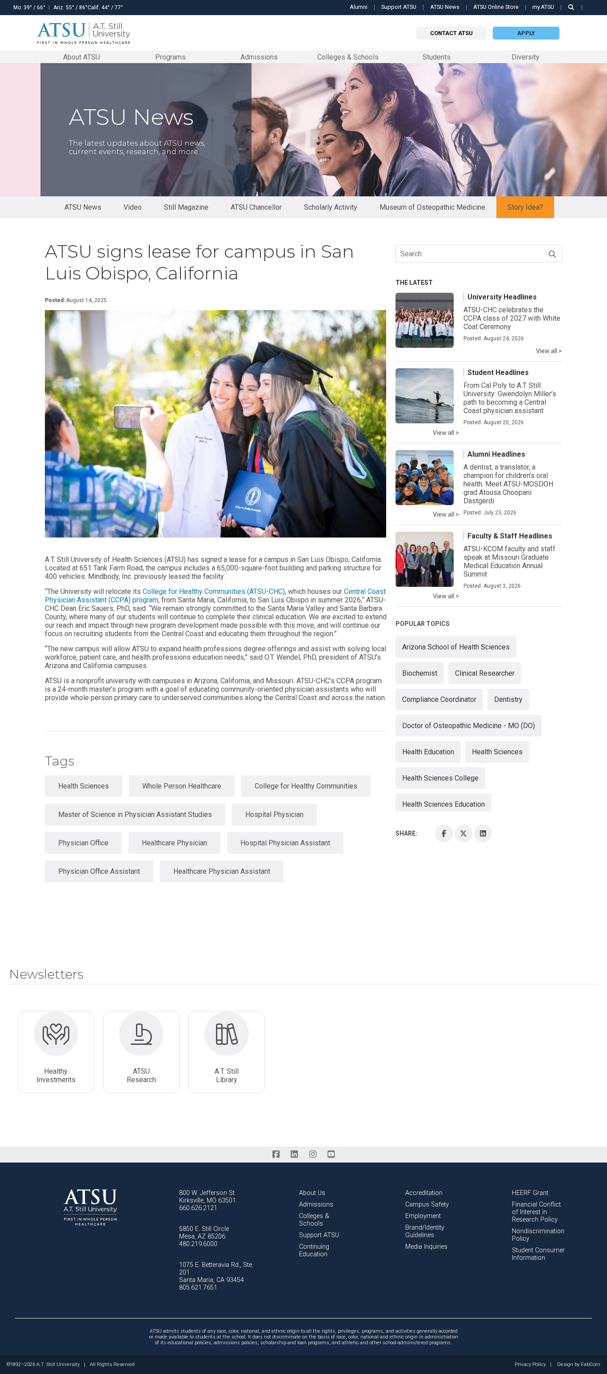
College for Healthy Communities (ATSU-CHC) (214, 591)
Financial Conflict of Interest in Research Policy (536, 1212)
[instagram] (313, 1154)
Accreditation (424, 1193)
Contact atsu (451, 33)
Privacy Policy (530, 1364)
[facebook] (276, 1154)
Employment (423, 1216)
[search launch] (571, 7)
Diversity (525, 57)
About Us (312, 1193)
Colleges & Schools (348, 56)
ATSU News (444, 7)
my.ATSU (543, 7)
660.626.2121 (198, 1208)
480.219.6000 (198, 1244)
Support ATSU (398, 7)
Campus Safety (427, 1204)
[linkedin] (294, 1154)
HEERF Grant (530, 1193)
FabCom (590, 1364)
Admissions (259, 56)
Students (437, 56)
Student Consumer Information (538, 1254)
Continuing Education (314, 1250)
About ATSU (81, 56)
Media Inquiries (426, 1247)
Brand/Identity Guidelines (424, 1231)
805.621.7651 (198, 1287)
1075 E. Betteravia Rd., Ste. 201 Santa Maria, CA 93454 (216, 1272)
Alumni (358, 7)
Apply (526, 33)
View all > (549, 350)
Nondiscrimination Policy (538, 1235)
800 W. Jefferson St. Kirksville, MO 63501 (207, 1196)
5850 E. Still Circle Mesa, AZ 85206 (204, 1232)
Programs (170, 56)
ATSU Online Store (496, 7)
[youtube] (331, 1154)
